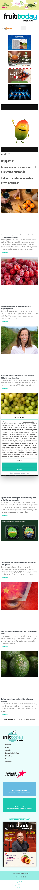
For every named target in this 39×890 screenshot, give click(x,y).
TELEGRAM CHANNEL (19, 790)
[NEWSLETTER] (20, 802)
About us (8, 744)
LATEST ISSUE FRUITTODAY (19, 819)
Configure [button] (19, 888)
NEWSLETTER (19, 806)
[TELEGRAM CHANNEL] (20, 786)
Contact (7, 747)
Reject (19, 465)
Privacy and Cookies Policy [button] (19, 885)
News (7, 759)
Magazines (8, 756)
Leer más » (4, 253)
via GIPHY (5, 154)
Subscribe (8, 750)
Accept (19, 469)
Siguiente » (30, 720)
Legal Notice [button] (19, 882)
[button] (23, 28)
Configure (19, 460)
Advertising (8, 762)
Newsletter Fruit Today (12, 753)
